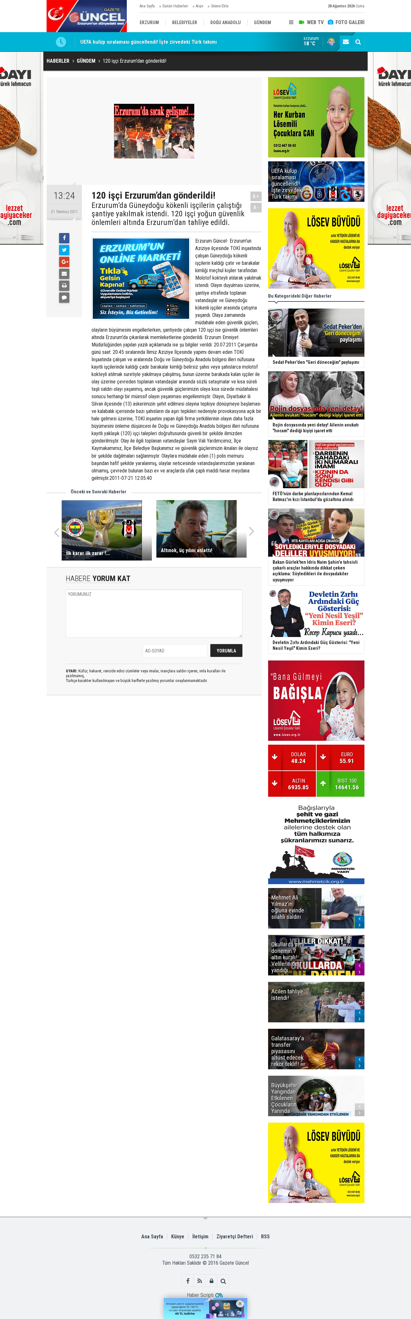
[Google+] (64, 262)
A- (256, 207)
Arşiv (199, 6)
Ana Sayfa (147, 6)
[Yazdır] (64, 286)
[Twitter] (64, 250)
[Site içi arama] (358, 41)
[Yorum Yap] (64, 297)
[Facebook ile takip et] (188, 1281)
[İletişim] (346, 41)
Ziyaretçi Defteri (234, 1237)
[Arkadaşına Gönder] (64, 274)
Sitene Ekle (219, 6)
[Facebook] (64, 238)
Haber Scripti (200, 1295)
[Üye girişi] (211, 1281)
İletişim (200, 1237)
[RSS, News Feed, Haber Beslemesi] (200, 1281)
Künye (177, 1237)
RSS (265, 1237)
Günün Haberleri (175, 6)
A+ (256, 196)
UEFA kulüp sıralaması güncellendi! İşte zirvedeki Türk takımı (148, 42)
